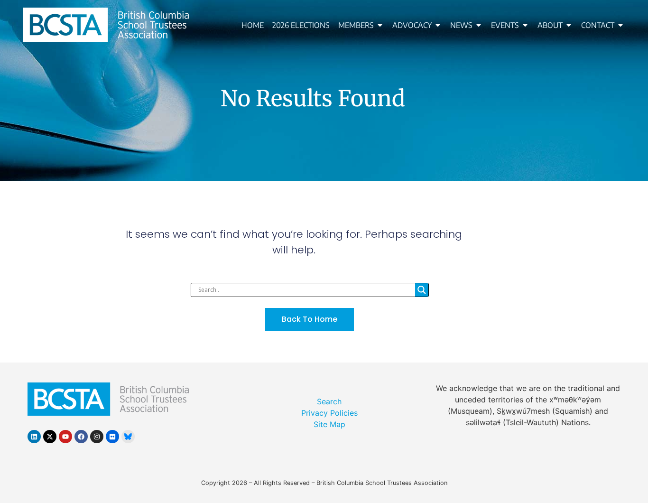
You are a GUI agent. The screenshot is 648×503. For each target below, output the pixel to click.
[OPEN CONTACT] (620, 25)
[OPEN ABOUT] (569, 25)
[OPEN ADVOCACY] (438, 25)
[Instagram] (96, 436)
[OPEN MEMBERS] (380, 25)
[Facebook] (81, 436)
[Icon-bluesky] (128, 436)
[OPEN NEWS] (478, 25)
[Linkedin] (34, 436)
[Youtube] (65, 436)
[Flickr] (112, 436)
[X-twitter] (49, 436)
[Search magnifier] (421, 290)
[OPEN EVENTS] (525, 25)
